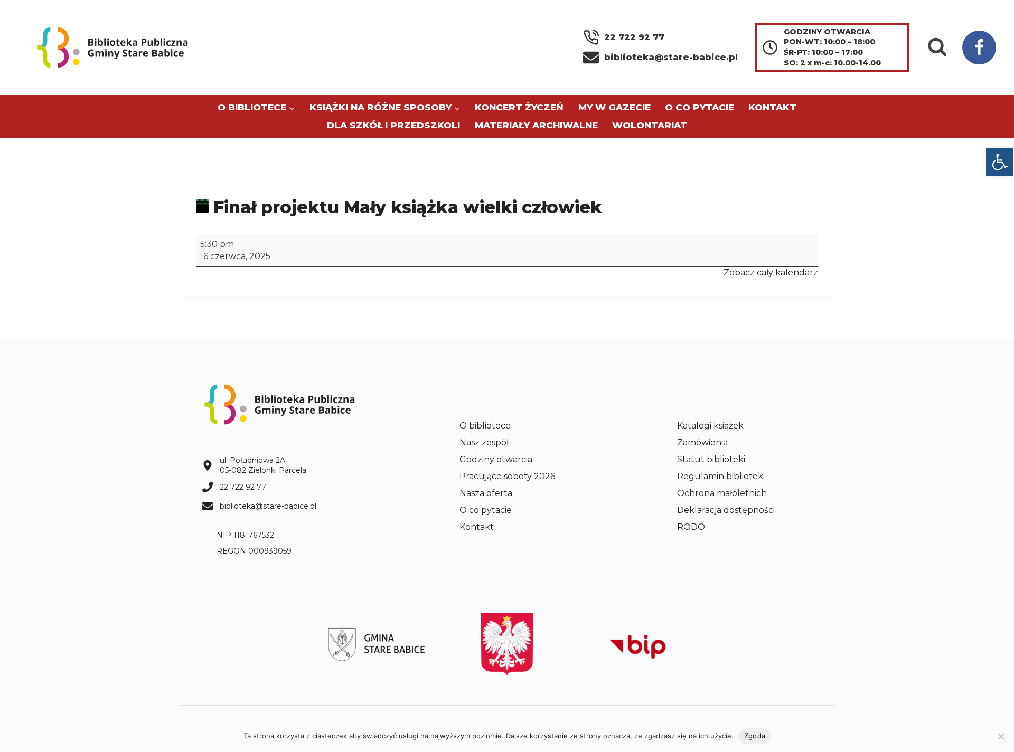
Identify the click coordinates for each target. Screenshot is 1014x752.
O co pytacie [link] (699, 107)
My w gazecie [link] (614, 107)
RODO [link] (691, 527)
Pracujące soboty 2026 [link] (507, 476)
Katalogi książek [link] (710, 426)
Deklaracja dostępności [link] (726, 510)
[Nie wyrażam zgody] (1001, 736)
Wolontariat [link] (649, 125)
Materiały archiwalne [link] (536, 125)
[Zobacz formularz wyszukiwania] (937, 47)
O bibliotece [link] (485, 426)
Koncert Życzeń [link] (519, 107)
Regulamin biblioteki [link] (721, 476)
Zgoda (754, 735)
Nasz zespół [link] (484, 442)
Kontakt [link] (772, 107)
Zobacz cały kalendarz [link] (771, 273)
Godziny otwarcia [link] (495, 459)
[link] (999, 162)
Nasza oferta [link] (485, 493)
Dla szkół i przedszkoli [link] (393, 125)
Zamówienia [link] (702, 442)
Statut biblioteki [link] (711, 459)
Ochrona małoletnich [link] (722, 493)
